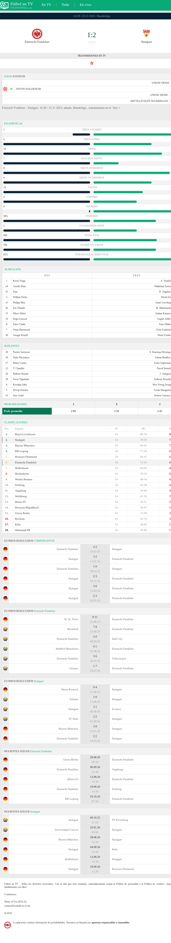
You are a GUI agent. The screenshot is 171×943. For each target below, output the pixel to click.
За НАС (8, 913)
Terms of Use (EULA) (15, 901)
